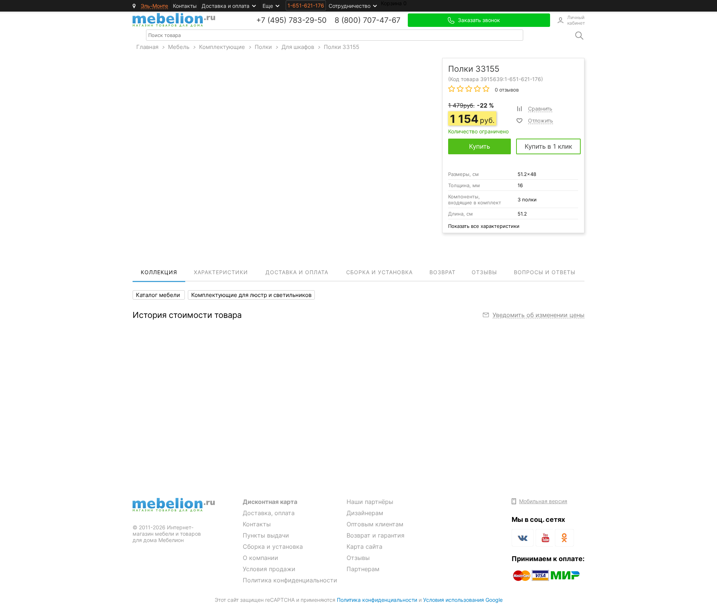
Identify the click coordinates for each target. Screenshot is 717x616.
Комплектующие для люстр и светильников (251, 294)
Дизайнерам (365, 513)
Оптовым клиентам (375, 524)
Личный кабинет (575, 20)
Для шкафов (298, 46)
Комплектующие (222, 46)
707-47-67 (381, 20)
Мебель (178, 46)
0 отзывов (506, 90)
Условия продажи (269, 569)
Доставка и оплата (225, 6)
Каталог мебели (158, 294)
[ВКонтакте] (523, 538)
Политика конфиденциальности (290, 580)
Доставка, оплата (269, 513)
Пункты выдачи (266, 535)
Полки (263, 46)
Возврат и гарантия (375, 535)
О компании (260, 557)
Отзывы (358, 557)
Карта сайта (364, 546)
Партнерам (363, 569)
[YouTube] (544, 539)
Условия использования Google (463, 600)
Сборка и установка (273, 546)
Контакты (185, 6)
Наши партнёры (370, 501)
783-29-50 (308, 20)
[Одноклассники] (564, 538)
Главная (147, 46)
